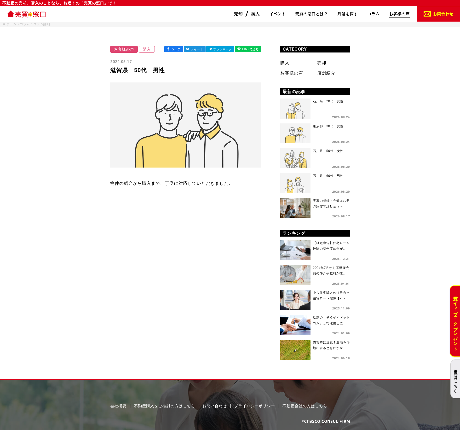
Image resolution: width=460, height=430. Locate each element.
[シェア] (173, 49)
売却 (321, 63)
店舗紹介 (326, 73)
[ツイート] (195, 49)
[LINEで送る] (248, 49)
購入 (284, 63)
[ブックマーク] (220, 49)
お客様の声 (291, 73)
